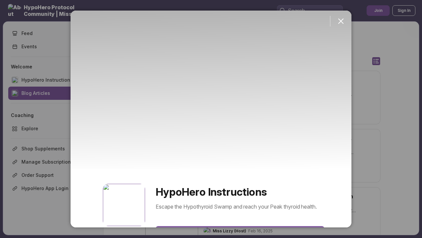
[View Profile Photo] (124, 205)
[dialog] (211, 119)
